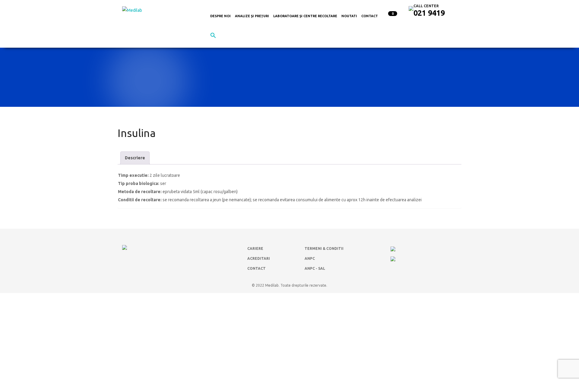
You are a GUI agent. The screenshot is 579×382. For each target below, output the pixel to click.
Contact (369, 16)
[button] (213, 36)
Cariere (255, 248)
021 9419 (429, 13)
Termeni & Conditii (324, 248)
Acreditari (258, 258)
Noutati (349, 16)
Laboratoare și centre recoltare (305, 16)
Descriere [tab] (135, 157)
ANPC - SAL (315, 268)
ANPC (310, 258)
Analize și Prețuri (252, 16)
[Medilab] (132, 10)
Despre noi (220, 16)
